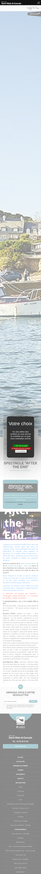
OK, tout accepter (21, 445)
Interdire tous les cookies (21, 448)
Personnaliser (21, 451)
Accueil (12, 2)
